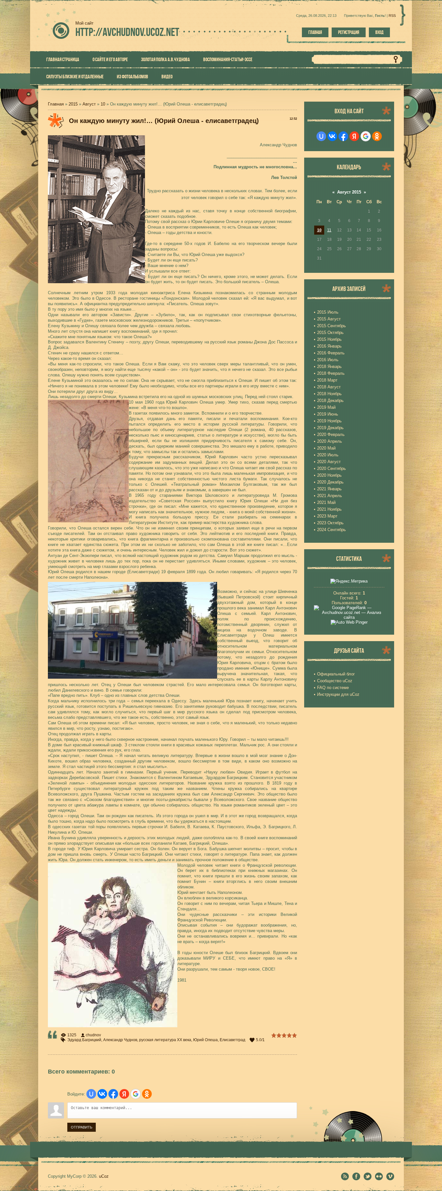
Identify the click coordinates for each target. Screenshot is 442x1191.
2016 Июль (327, 359)
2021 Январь (329, 488)
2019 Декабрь (330, 427)
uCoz (104, 1176)
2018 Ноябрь (329, 393)
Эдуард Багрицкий (84, 1040)
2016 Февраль (331, 353)
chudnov (93, 1035)
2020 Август (329, 461)
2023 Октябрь (330, 522)
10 (103, 104)
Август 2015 (349, 192)
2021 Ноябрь (329, 509)
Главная (315, 32)
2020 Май (326, 448)
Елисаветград (232, 1040)
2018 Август (329, 386)
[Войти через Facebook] (113, 1094)
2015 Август (329, 319)
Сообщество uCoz (334, 680)
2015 (73, 104)
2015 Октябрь (330, 332)
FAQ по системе (333, 687)
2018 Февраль (331, 373)
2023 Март (327, 516)
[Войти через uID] (91, 1094)
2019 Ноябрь (329, 420)
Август (89, 104)
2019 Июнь (327, 414)
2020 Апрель (329, 441)
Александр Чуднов (120, 1040)
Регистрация (348, 32)
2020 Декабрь (330, 482)
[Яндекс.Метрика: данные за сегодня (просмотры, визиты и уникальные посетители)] (349, 581)
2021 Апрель (329, 495)
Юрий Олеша (205, 1040)
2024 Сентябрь (331, 529)
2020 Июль (327, 454)
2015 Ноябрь (329, 339)
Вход (379, 32)
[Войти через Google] (135, 1094)
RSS (392, 15)
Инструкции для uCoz (338, 694)
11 (329, 230)
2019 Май (326, 407)
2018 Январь (329, 366)
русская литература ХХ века (165, 1040)
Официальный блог (336, 674)
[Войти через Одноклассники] (147, 1094)
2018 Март (327, 380)
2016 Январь (329, 346)
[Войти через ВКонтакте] (102, 1094)
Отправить (81, 1127)
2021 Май (326, 502)
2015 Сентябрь (331, 325)
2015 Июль (327, 312)
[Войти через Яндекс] (124, 1094)
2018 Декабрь (330, 400)
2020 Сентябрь (331, 468)
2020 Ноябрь (329, 475)
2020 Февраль (331, 434)
